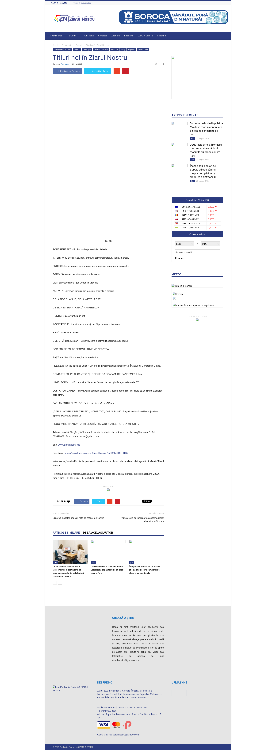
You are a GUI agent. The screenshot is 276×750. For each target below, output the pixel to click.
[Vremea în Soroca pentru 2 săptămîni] (193, 304)
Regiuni (77, 50)
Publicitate (89, 35)
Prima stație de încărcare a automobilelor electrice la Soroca (142, 520)
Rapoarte (128, 35)
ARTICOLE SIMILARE (66, 532)
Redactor (65, 64)
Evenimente (56, 35)
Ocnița (123, 50)
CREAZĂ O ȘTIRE (123, 617)
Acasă (55, 45)
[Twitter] (226, 3)
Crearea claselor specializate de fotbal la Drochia (78, 518)
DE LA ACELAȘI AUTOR (98, 532)
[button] (225, 36)
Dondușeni (87, 50)
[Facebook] (218, 3)
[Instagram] (222, 3)
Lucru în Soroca (145, 35)
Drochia (97, 50)
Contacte (102, 35)
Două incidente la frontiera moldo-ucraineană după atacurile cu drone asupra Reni (108, 569)
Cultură (79, 45)
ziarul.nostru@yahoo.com (125, 734)
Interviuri (114, 50)
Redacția (161, 35)
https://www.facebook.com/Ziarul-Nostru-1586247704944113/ (96, 453)
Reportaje (131, 50)
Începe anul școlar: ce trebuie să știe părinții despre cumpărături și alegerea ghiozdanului (145, 569)
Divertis (73, 35)
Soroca (140, 50)
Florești (105, 50)
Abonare (115, 35)
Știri (146, 50)
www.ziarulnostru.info (69, 444)
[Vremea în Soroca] (182, 285)
